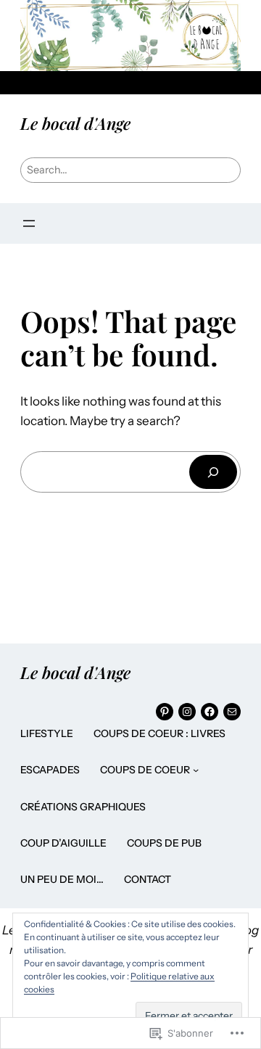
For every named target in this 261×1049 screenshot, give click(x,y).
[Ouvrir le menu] (29, 223)
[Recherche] (213, 472)
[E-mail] (232, 711)
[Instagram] (187, 711)
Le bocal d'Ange (75, 123)
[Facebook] (209, 711)
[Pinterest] (164, 711)
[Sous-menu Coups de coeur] (196, 770)
